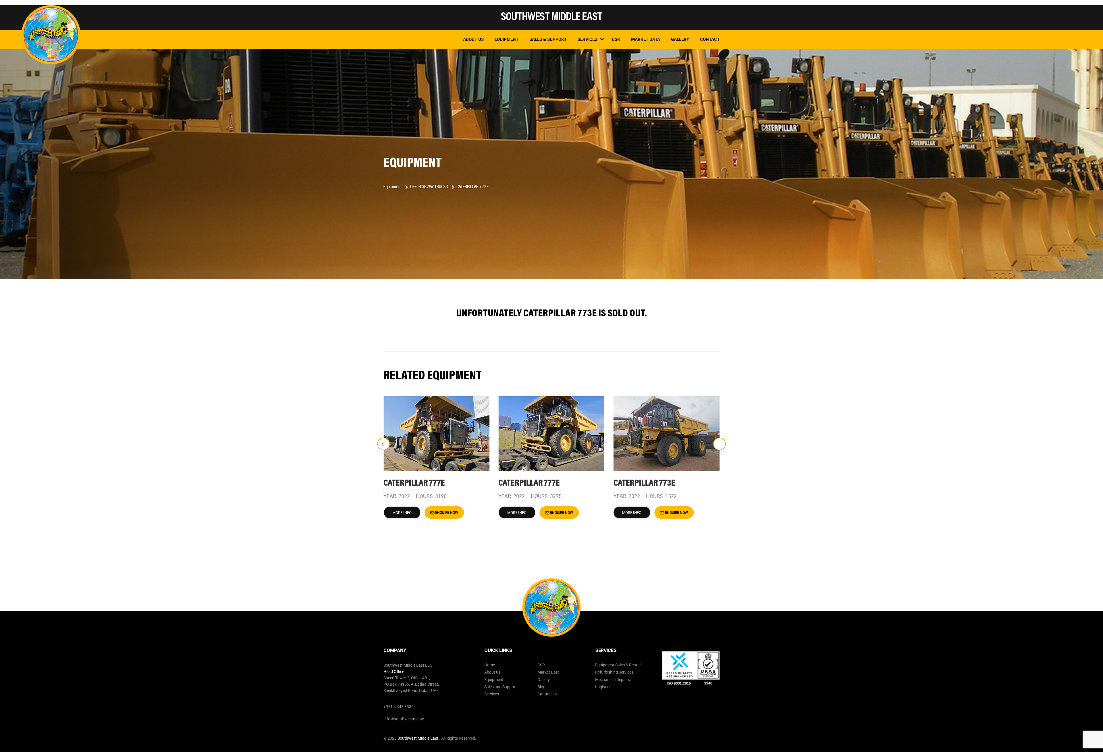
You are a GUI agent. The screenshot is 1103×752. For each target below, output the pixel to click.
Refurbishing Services (614, 672)
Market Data (548, 672)
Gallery (680, 39)
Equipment (506, 39)
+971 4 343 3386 (398, 706)
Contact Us (547, 694)
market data (645, 39)
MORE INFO (402, 512)
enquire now (446, 512)
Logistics (603, 686)
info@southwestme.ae (403, 719)
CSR (541, 665)
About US (473, 39)
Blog (541, 686)
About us (492, 672)
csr (616, 39)
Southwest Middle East (418, 738)
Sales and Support (500, 686)
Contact (710, 39)
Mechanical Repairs (612, 679)
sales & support (548, 39)
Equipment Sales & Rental (618, 665)
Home (489, 665)
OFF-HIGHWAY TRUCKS (429, 187)
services (587, 39)
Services (491, 694)
